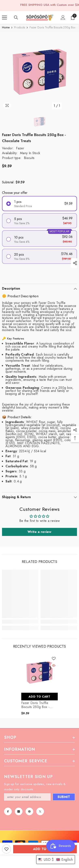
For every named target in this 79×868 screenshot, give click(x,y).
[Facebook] (8, 811)
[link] (20, 622)
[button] (55, 859)
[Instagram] (18, 811)
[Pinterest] (29, 811)
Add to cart (45, 849)
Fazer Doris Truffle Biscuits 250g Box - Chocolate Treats (35, 705)
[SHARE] (74, 263)
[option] (39, 72)
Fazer (20, 148)
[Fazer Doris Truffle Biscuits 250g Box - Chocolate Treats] (39, 672)
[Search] (16, 17)
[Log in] (63, 17)
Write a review (39, 531)
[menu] (4, 17)
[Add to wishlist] (6, 849)
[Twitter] (40, 811)
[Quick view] (54, 666)
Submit (64, 797)
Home (6, 27)
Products (19, 27)
